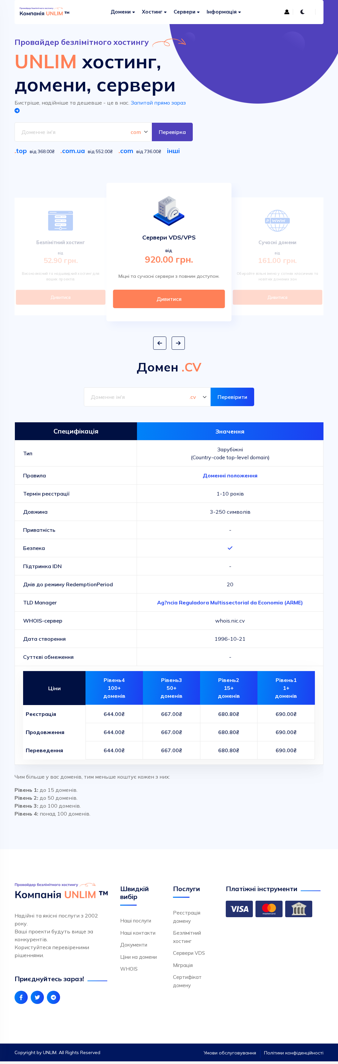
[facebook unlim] (21, 997)
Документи (133, 945)
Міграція (183, 965)
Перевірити (232, 397)
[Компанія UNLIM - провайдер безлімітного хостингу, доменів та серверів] (41, 12)
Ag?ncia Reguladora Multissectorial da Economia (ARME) (230, 602)
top (21, 150)
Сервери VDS (189, 953)
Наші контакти (137, 933)
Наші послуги (135, 921)
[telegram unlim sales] (53, 997)
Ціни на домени (138, 957)
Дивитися (61, 297)
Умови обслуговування (230, 1053)
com (126, 150)
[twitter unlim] (37, 997)
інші (173, 150)
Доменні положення (230, 475)
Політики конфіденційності (293, 1053)
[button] (159, 343)
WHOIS (129, 969)
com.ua (73, 150)
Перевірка (172, 132)
